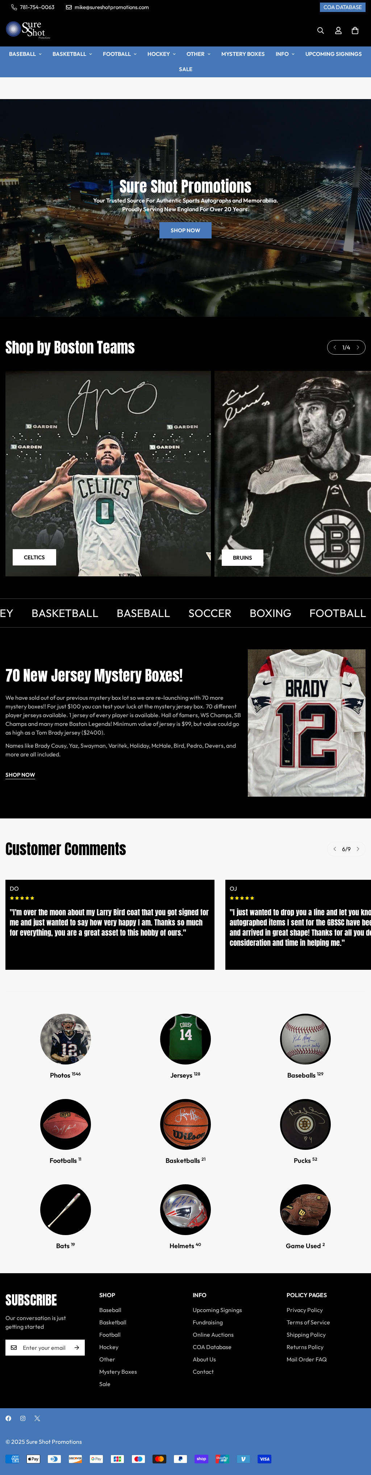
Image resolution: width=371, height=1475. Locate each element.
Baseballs (305, 1075)
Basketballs (185, 1160)
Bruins (242, 557)
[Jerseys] (185, 1039)
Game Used (305, 1246)
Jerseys (185, 1075)
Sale (185, 69)
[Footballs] (65, 1124)
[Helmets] (185, 1209)
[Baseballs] (305, 1039)
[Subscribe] (77, 1348)
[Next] (358, 347)
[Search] (320, 30)
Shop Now (185, 230)
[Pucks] (305, 1124)
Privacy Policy (305, 1309)
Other (196, 53)
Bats (65, 1246)
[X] (37, 1418)
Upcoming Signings (333, 53)
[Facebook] (8, 1418)
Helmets (185, 1246)
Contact (203, 1371)
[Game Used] (305, 1209)
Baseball (22, 53)
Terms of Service (308, 1322)
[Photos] (65, 1039)
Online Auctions (213, 1334)
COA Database (212, 1347)
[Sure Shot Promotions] (28, 30)
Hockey (158, 53)
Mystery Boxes (243, 53)
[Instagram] (23, 1418)
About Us (204, 1359)
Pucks (305, 1160)
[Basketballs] (185, 1124)
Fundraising (208, 1322)
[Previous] (334, 347)
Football (117, 53)
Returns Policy (305, 1347)
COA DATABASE (343, 7)
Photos (65, 1075)
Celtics (34, 557)
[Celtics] (108, 473)
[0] (355, 30)
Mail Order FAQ (307, 1359)
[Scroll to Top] (357, 1435)
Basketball (69, 53)
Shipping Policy (306, 1334)
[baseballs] (65, 1209)
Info (282, 53)
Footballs (65, 1160)
